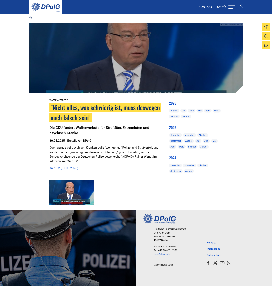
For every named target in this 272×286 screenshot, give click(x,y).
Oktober (203, 135)
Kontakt (205, 7)
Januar (186, 116)
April (208, 110)
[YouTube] (221, 262)
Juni (191, 110)
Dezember (175, 135)
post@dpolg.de (162, 253)
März (216, 110)
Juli (183, 110)
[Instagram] (228, 262)
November (189, 135)
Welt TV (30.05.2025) (63, 168)
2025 (172, 127)
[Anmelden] (240, 7)
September (175, 141)
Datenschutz (214, 255)
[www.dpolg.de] (30, 18)
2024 (172, 157)
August (174, 110)
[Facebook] (209, 262)
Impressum (213, 248)
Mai (199, 110)
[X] (214, 262)
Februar (174, 116)
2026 (172, 103)
